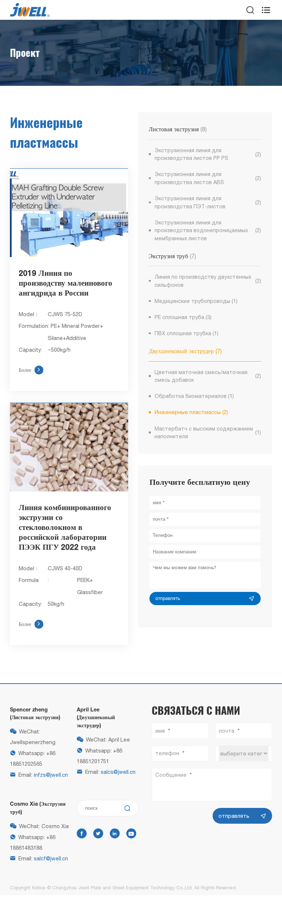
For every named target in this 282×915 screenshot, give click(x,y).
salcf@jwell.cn (51, 858)
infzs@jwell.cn (51, 775)
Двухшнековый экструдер (185, 351)
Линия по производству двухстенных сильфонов (208, 281)
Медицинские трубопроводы (196, 301)
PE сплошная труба (183, 317)
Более (30, 370)
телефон (167, 753)
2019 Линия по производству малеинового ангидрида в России (65, 283)
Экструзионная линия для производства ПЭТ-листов (208, 202)
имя (160, 731)
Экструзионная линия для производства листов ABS (208, 178)
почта (226, 731)
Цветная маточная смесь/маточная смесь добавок (208, 376)
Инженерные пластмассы (191, 412)
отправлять (167, 598)
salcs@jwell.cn (118, 772)
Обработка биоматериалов (194, 396)
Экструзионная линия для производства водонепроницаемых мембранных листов (208, 230)
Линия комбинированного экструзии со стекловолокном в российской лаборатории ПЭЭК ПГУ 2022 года (65, 528)
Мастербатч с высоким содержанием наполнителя (208, 432)
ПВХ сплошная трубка (187, 333)
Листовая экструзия (178, 129)
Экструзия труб (172, 256)
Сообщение (171, 775)
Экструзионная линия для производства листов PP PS (208, 154)
